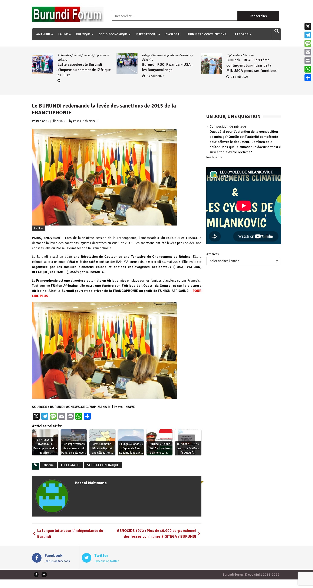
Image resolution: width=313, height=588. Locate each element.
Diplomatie (233, 55)
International (146, 34)
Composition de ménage (228, 126)
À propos (241, 34)
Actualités (64, 55)
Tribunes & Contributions (207, 34)
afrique (48, 465)
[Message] (308, 43)
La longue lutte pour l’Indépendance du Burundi (70, 533)
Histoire (186, 55)
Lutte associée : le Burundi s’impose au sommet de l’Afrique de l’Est (84, 69)
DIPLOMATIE (70, 465)
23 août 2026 (155, 76)
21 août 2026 (239, 77)
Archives (212, 254)
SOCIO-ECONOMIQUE (103, 465)
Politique (83, 34)
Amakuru (43, 34)
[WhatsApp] (308, 69)
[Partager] (308, 77)
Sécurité (147, 59)
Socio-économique (113, 34)
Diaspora (172, 34)
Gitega (146, 55)
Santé (77, 55)
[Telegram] (308, 35)
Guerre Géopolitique (165, 55)
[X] (308, 26)
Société (88, 55)
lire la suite (214, 157)
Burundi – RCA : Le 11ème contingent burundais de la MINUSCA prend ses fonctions (251, 65)
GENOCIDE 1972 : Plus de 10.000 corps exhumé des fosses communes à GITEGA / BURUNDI (156, 533)
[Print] (308, 60)
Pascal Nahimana (84, 121)
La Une (63, 34)
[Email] (308, 52)
